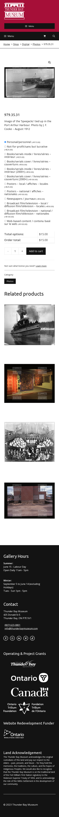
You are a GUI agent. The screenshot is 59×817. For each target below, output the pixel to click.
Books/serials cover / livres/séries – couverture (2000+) (27, 178)
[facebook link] (5, 638)
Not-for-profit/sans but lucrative (25, 148)
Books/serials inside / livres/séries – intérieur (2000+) (27, 170)
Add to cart (36, 251)
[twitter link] (25, 638)
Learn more (41, 266)
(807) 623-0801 (12, 625)
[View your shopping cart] (44, 36)
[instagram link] (12, 638)
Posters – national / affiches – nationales (23, 192)
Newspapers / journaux (26, 198)
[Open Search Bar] (53, 36)
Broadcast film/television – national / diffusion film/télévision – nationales (28, 213)
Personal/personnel (23, 142)
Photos (10, 281)
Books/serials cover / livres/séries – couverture (27, 163)
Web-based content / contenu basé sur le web (27, 222)
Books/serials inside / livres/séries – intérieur (27, 155)
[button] (49, 62)
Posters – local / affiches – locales (26, 185)
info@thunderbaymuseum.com (21, 628)
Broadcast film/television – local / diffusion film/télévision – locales (29, 205)
